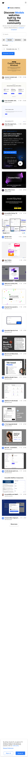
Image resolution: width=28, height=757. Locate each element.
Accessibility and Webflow (12, 494)
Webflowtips (8, 191)
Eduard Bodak (8, 215)
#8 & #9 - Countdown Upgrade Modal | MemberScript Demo (12, 447)
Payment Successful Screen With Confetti (12, 307)
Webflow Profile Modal (11, 400)
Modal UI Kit (8, 236)
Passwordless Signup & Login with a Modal (12, 517)
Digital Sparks (8, 102)
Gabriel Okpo (8, 261)
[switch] (4, 49)
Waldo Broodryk (9, 125)
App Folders (8, 260)
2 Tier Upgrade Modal (11, 424)
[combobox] (7, 45)
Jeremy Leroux (9, 496)
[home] (3, 3)
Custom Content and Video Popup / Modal (11, 77)
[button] (8, 148)
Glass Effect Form (10, 190)
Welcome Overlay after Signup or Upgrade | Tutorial (12, 283)
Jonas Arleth (8, 78)
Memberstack (8, 238)
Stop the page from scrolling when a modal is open (11, 124)
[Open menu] (25, 2)
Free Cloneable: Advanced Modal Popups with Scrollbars (11, 100)
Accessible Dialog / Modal (11, 213)
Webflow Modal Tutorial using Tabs (11, 377)
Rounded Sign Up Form (11, 330)
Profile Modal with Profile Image (12, 471)
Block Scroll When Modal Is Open (12, 353)
